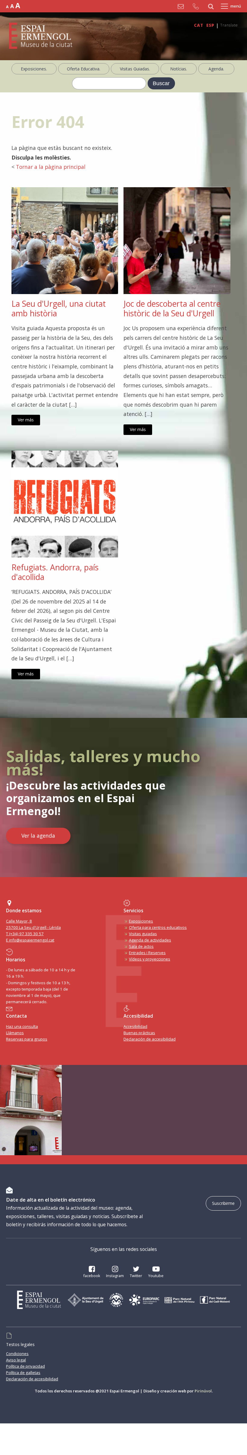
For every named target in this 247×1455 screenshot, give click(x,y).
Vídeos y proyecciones (149, 959)
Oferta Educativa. (83, 69)
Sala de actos (141, 946)
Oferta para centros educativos (158, 927)
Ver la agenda (38, 835)
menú (235, 6)
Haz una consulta (22, 1026)
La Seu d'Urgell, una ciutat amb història (58, 308)
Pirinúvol (203, 1391)
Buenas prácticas (139, 1032)
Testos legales (20, 1344)
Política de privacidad (25, 1366)
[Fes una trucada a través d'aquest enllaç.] (197, 6)
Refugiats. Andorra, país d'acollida (54, 572)
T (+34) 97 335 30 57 (25, 933)
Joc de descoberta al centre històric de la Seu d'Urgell (172, 308)
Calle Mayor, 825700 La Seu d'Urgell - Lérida (33, 924)
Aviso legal (16, 1360)
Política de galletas (23, 1372)
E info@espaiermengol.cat (30, 940)
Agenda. (216, 69)
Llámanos (15, 1032)
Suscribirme (223, 1203)
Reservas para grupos (26, 1039)
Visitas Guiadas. (135, 69)
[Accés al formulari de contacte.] (182, 6)
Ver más (26, 420)
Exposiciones (141, 921)
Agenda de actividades (150, 940)
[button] (91, 1272)
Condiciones (17, 1353)
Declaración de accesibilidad (150, 1039)
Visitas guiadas (143, 933)
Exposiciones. (34, 69)
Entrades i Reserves (147, 952)
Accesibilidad (135, 1026)
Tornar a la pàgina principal (51, 166)
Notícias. (178, 69)
